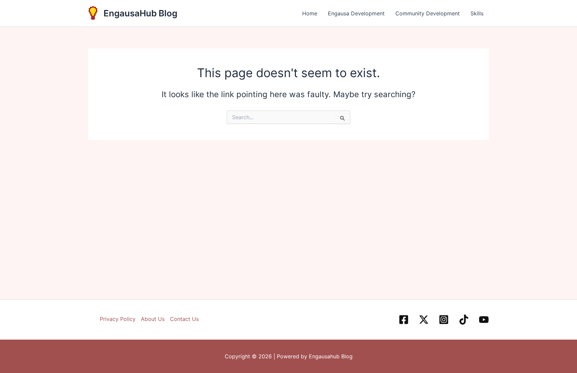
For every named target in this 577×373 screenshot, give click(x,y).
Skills (477, 13)
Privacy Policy (118, 319)
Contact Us (184, 319)
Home (309, 13)
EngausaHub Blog (140, 13)
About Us (153, 319)
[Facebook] (404, 320)
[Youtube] (484, 320)
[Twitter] (424, 320)
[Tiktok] (464, 320)
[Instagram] (444, 320)
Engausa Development (356, 13)
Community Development (427, 13)
